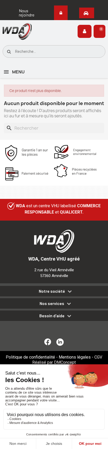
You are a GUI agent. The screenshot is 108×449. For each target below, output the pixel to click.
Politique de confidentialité (30, 357)
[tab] (54, 292)
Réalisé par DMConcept (54, 362)
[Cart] (99, 31)
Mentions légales (75, 357)
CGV (98, 357)
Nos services (52, 303)
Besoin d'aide (51, 316)
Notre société (52, 291)
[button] (27, 12)
